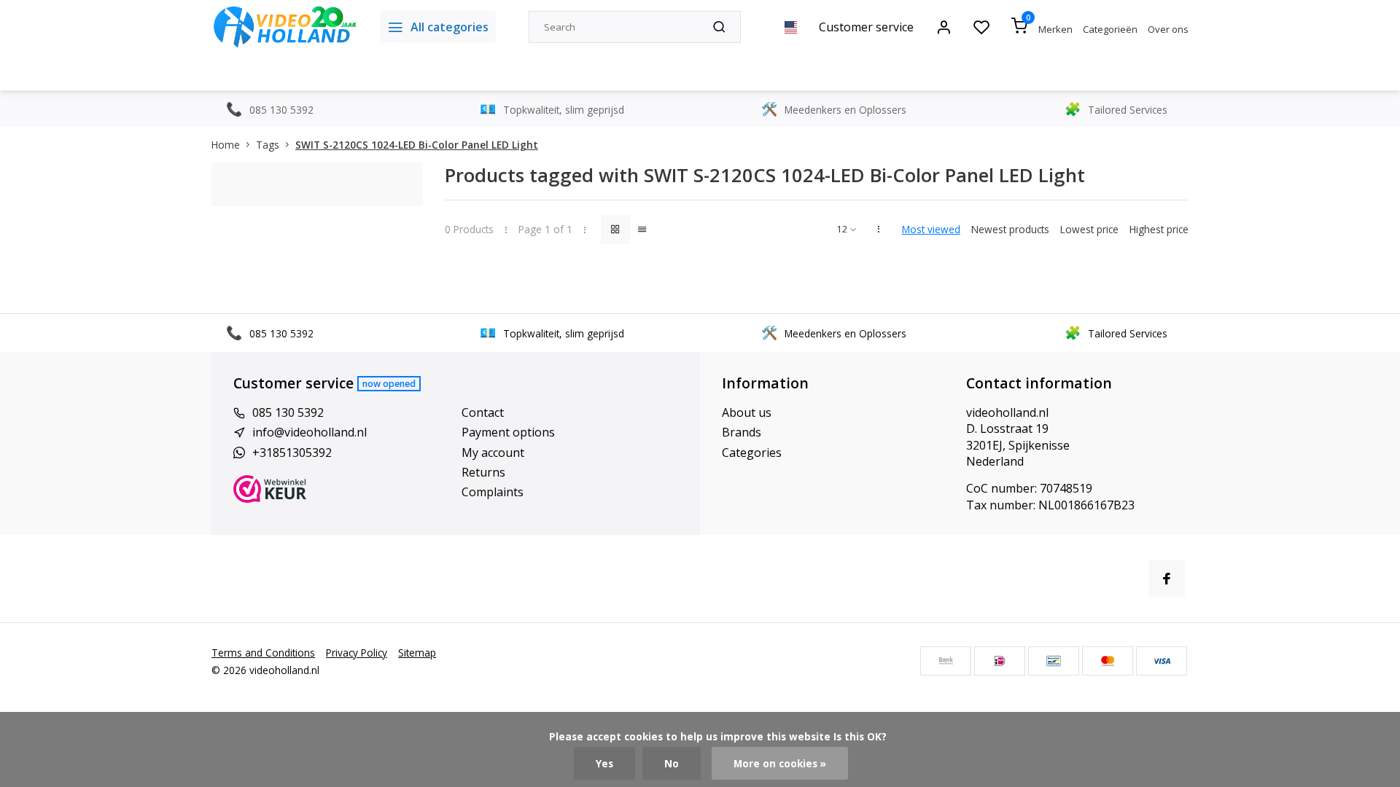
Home (225, 145)
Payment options (508, 432)
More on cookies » (780, 763)
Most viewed (931, 229)
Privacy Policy (356, 652)
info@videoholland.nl (309, 432)
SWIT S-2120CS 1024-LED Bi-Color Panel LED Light (416, 145)
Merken (1055, 29)
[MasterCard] (1107, 661)
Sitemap (417, 652)
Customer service (866, 27)
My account (493, 453)
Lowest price (1089, 229)
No (671, 763)
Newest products (1010, 229)
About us (746, 412)
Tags (267, 145)
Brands (741, 432)
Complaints (493, 492)
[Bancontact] (1053, 661)
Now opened (389, 383)
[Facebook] (1166, 578)
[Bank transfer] (945, 661)
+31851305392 (292, 453)
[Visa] (1161, 661)
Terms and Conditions (263, 652)
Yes (604, 763)
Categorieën (1110, 29)
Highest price (1159, 229)
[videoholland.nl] (284, 27)
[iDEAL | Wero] (999, 661)
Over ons (1168, 29)
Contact (483, 412)
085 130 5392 (288, 412)
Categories (752, 453)
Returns (483, 472)
